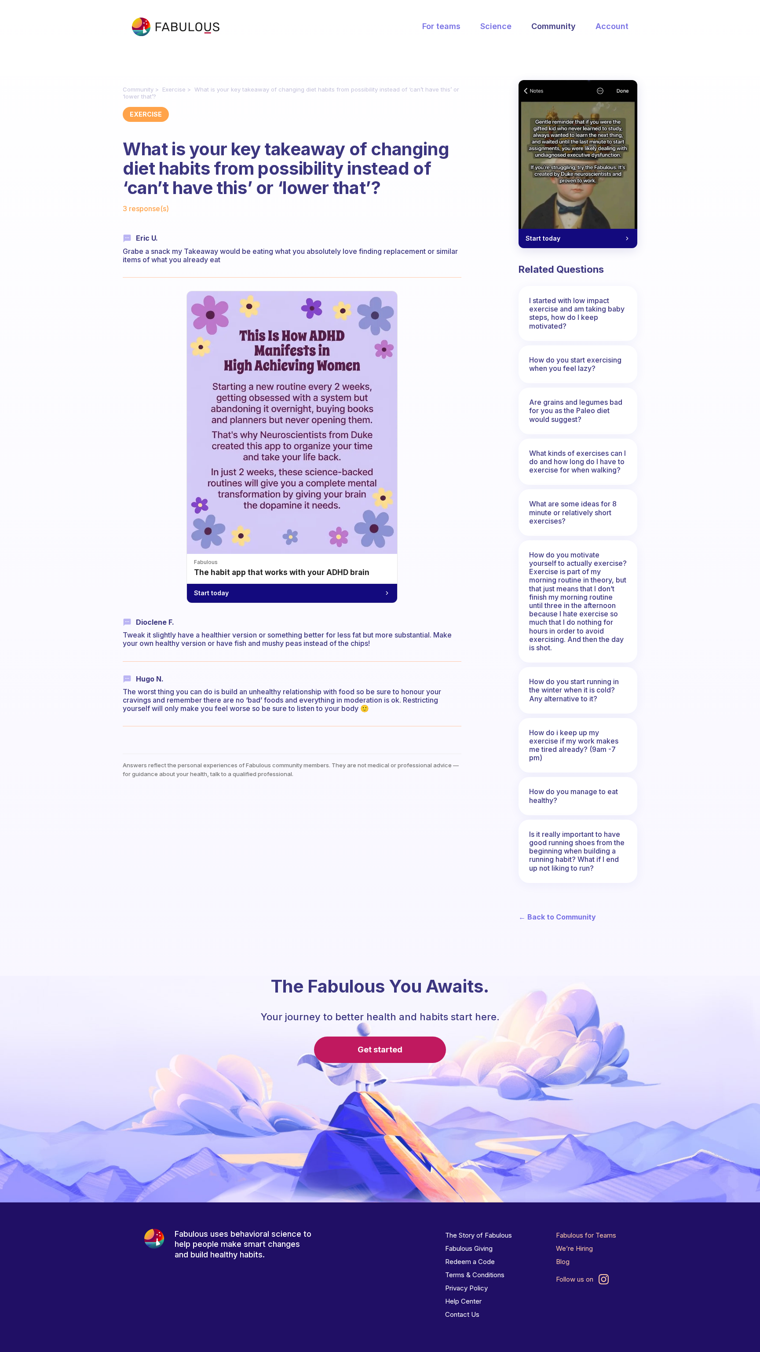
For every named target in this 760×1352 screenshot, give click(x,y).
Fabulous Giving (469, 1248)
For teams (441, 26)
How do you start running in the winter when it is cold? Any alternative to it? (574, 690)
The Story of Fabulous (478, 1235)
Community (553, 26)
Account (612, 26)
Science (496, 26)
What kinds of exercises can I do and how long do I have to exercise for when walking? (577, 461)
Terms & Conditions (474, 1275)
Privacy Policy (466, 1288)
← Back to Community (557, 917)
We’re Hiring (574, 1248)
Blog (563, 1261)
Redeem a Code (470, 1261)
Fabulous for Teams (586, 1235)
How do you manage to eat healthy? (573, 795)
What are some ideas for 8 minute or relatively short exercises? (573, 512)
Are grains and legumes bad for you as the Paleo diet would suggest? (575, 410)
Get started (380, 1049)
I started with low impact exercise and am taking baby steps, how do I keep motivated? (577, 313)
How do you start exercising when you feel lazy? (575, 364)
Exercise (174, 89)
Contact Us (462, 1314)
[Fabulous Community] (175, 27)
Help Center (463, 1301)
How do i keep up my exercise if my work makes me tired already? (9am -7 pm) (573, 745)
